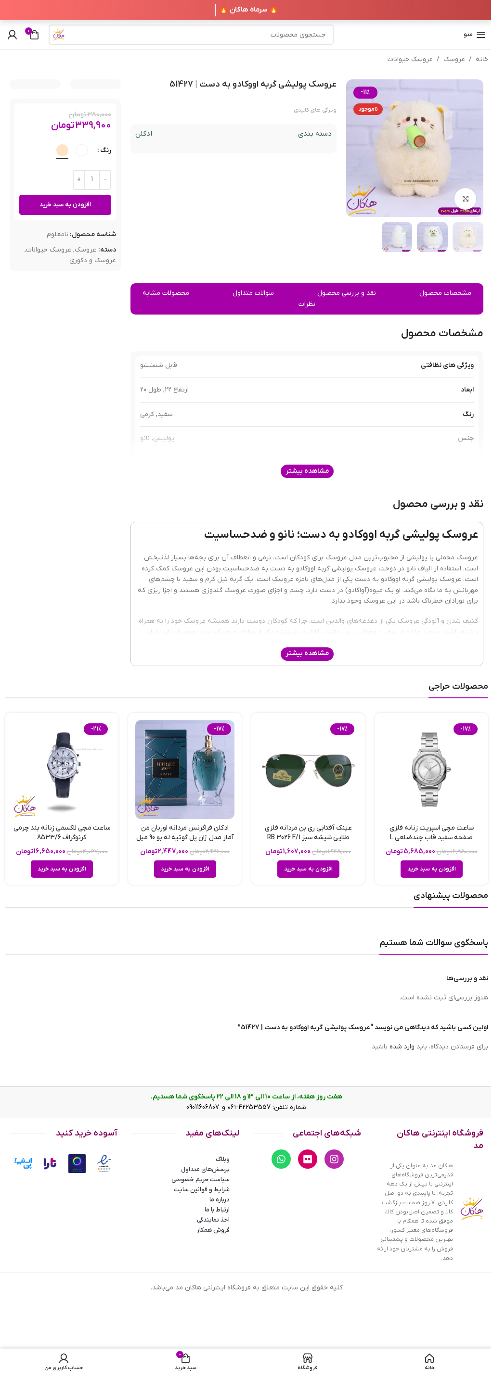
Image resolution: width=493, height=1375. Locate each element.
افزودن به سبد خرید (65, 205)
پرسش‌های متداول (205, 1169)
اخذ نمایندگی (213, 1220)
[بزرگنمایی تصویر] (465, 199)
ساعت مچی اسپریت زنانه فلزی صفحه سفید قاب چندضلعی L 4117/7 (431, 837)
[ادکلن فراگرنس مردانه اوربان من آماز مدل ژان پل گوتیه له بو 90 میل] (184, 769)
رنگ (105, 150)
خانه (482, 59)
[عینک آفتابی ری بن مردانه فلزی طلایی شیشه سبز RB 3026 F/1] (308, 769)
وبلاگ (223, 1159)
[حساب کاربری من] (12, 34)
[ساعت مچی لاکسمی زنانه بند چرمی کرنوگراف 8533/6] (61, 769)
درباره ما (219, 1200)
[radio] (82, 150)
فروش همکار (213, 1230)
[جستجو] (59, 35)
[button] (432, 869)
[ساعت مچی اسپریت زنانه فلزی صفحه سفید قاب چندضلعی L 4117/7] (431, 769)
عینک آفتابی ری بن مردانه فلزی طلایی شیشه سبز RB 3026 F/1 (308, 832)
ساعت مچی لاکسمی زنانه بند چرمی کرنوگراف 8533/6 (61, 832)
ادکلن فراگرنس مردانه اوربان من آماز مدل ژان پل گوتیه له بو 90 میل (185, 832)
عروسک (454, 59)
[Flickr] (307, 1159)
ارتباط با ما (217, 1210)
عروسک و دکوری (92, 260)
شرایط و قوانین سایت (202, 1190)
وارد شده (402, 1046)
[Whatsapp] (281, 1159)
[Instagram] (334, 1159)
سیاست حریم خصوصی (200, 1179)
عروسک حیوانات (410, 59)
